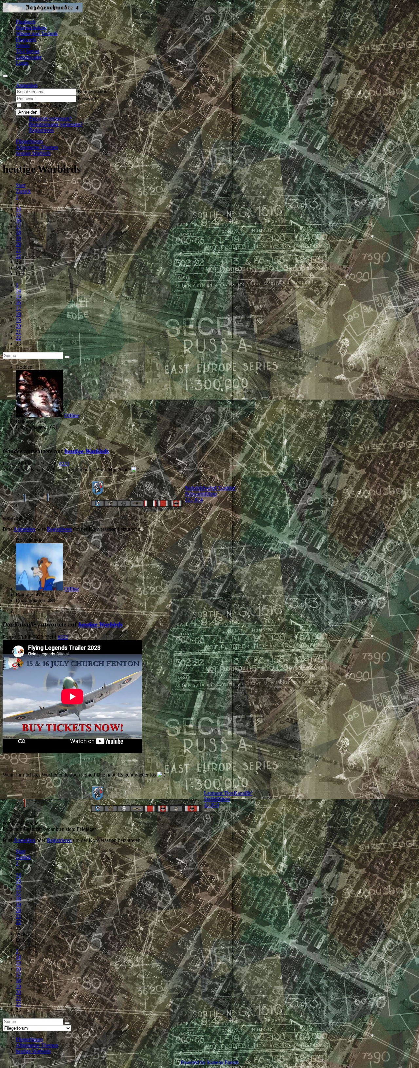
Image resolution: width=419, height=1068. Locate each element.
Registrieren (41, 130)
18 (18, 232)
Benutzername (92, 91)
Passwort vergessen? (50, 118)
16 (18, 220)
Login (22, 63)
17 (18, 226)
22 (18, 256)
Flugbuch (25, 22)
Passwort (87, 98)
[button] (26, 85)
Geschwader (29, 57)
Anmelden (27, 112)
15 (18, 214)
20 (18, 244)
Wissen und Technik (37, 33)
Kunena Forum (222, 1062)
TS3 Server (27, 51)
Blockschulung (31, 27)
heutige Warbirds (86, 451)
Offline (71, 415)
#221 (64, 463)
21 (18, 250)
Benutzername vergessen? (55, 124)
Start (20, 185)
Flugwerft (26, 39)
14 (18, 209)
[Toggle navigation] (5, 76)
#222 (63, 637)
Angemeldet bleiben (44, 105)
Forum (22, 45)
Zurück (23, 191)
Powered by (193, 1062)
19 (18, 238)
